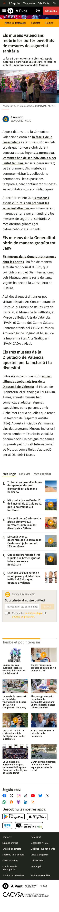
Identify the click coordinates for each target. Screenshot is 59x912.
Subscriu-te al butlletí (13, 854)
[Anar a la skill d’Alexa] (7, 825)
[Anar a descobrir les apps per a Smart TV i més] (29, 825)
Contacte (7, 837)
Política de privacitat (13, 875)
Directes (51, 10)
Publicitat (36, 837)
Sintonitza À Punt (40, 843)
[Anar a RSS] (33, 802)
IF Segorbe (14, 3)
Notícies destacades (15, 22)
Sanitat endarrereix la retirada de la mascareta (42, 733)
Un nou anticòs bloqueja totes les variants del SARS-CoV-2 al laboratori (14, 669)
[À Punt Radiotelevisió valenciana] (19, 886)
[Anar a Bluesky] (41, 796)
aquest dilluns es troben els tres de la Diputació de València (27, 381)
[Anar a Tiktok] (26, 796)
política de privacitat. (23, 616)
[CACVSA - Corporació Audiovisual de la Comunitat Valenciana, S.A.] (26, 894)
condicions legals (34, 613)
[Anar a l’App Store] (37, 816)
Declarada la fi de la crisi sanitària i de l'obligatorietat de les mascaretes (13, 734)
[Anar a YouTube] (33, 796)
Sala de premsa (10, 843)
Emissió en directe (11, 848)
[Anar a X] (12, 796)
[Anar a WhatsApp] (4, 802)
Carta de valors (10, 860)
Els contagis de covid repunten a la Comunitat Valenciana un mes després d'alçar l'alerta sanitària (43, 702)
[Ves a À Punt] (17, 11)
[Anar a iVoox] (12, 802)
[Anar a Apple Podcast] (19, 802)
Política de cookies (40, 875)
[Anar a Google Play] (13, 816)
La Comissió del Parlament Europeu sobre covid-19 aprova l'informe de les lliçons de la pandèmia (14, 767)
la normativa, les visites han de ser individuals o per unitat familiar (29, 158)
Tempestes (29, 3)
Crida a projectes (39, 854)
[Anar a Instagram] (19, 796)
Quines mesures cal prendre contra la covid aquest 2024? (43, 668)
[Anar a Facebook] (4, 796)
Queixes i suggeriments (43, 848)
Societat (35, 22)
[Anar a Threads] (48, 796)
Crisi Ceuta (43, 3)
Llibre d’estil (37, 860)
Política (49, 22)
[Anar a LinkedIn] (26, 802)
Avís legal (36, 866)
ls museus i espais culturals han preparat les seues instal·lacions (25, 203)
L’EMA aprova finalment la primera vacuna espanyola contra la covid (43, 765)
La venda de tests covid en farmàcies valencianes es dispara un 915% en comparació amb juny (14, 702)
